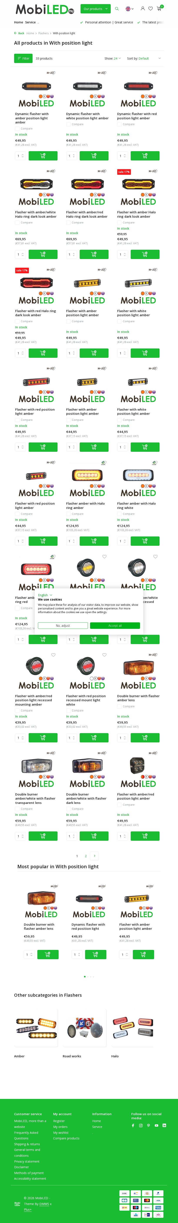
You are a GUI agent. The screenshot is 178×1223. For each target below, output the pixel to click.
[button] (45, 595)
